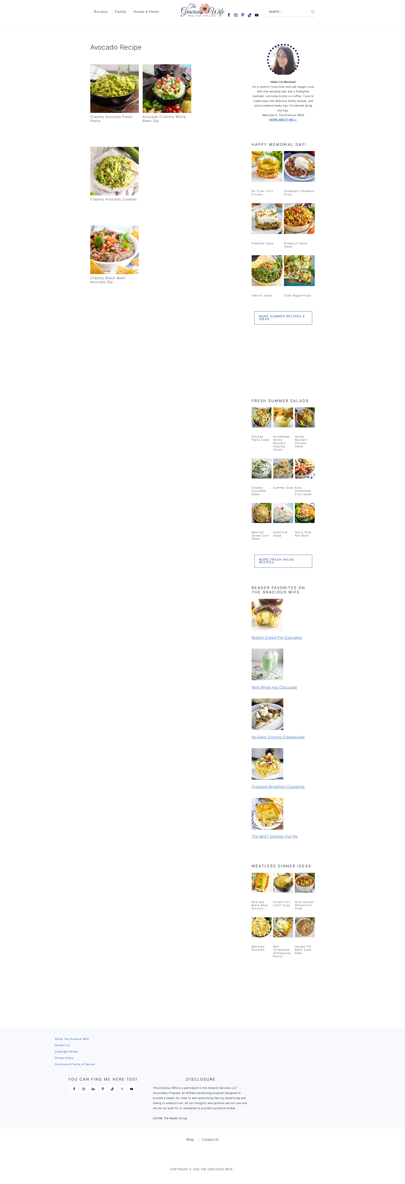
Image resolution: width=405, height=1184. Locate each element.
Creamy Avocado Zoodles (113, 199)
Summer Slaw (283, 487)
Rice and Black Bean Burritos (260, 905)
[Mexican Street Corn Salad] (262, 513)
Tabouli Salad (262, 295)
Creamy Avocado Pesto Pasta (111, 119)
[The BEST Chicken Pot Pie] (283, 814)
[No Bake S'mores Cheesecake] (283, 714)
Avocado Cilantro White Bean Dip (164, 119)
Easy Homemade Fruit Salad (303, 491)
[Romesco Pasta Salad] (299, 219)
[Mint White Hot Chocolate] (283, 665)
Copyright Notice (66, 1051)
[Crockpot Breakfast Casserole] (283, 764)
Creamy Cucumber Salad (259, 491)
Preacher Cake (262, 243)
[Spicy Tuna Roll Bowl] (305, 513)
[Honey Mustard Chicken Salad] (305, 418)
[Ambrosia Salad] (283, 513)
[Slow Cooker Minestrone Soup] (305, 883)
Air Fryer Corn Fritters (262, 192)
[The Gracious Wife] (202, 14)
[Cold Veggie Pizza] (299, 271)
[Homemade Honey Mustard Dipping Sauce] (283, 418)
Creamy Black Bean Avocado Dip (108, 280)
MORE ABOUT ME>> (283, 119)
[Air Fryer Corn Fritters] (267, 167)
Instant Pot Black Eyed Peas (303, 950)
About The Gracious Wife (72, 1039)
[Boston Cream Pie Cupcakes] (283, 615)
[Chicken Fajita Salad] (262, 418)
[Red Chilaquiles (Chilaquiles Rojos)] (283, 928)
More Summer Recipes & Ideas (282, 318)
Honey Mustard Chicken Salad (301, 441)
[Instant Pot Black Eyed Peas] (305, 928)
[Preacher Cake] (267, 219)
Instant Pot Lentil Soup (281, 903)
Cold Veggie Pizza (297, 295)
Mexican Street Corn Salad (260, 535)
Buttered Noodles (258, 948)
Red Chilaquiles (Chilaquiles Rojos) (282, 951)
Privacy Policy (64, 1058)
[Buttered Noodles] (262, 928)
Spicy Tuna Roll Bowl (303, 534)
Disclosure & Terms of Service (75, 1064)
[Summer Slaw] (283, 469)
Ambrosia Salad (280, 534)
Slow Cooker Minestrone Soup (304, 905)
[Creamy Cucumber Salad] (262, 469)
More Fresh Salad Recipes (276, 561)
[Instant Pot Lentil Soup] (283, 883)
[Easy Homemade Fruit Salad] (305, 469)
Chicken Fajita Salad (261, 438)
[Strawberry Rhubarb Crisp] (299, 167)
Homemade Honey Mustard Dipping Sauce (281, 443)
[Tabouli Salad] (267, 271)
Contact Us (62, 1045)
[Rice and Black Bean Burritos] (262, 883)
